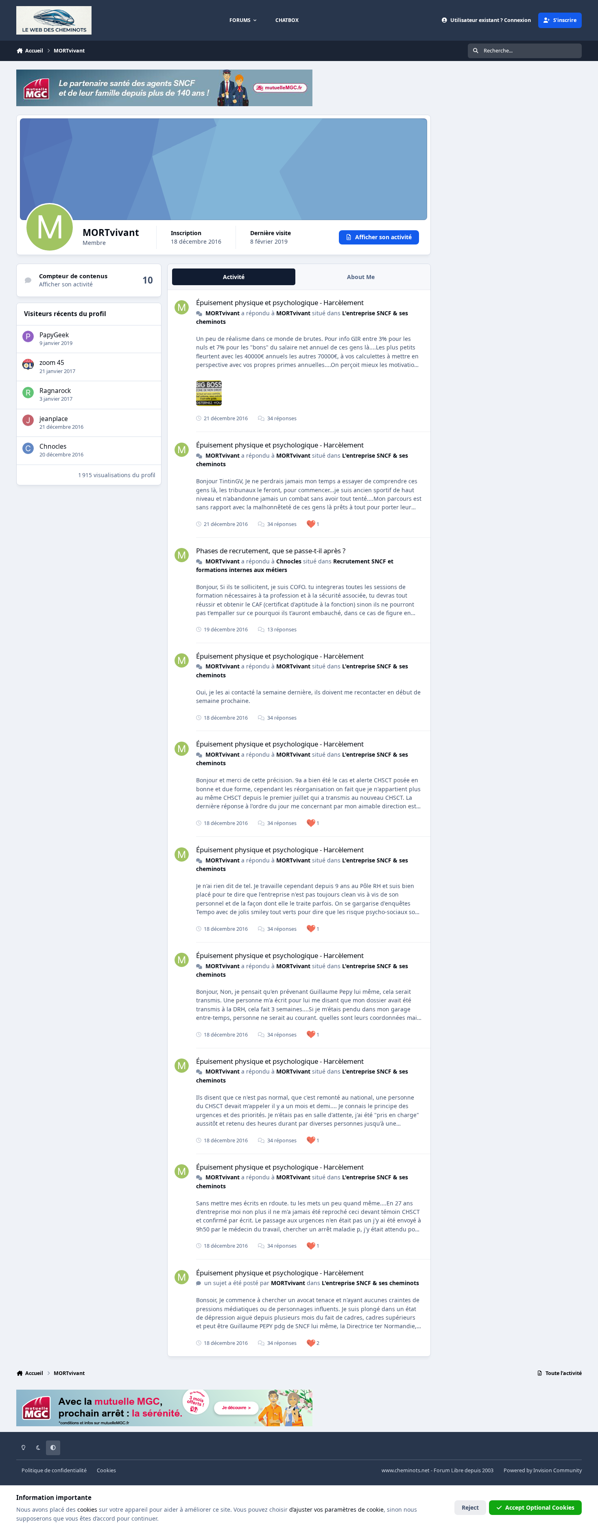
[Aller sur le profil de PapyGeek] (28, 336)
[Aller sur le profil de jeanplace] (28, 420)
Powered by (543, 1470)
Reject (470, 1507)
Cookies (106, 1470)
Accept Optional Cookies (539, 1507)
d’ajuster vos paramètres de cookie (336, 1509)
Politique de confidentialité (54, 1470)
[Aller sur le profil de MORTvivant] (182, 307)
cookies (87, 1509)
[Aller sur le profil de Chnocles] (28, 448)
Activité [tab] (233, 277)
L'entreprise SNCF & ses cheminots (370, 1283)
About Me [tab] (361, 277)
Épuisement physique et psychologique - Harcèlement (280, 302)
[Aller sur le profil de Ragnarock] (28, 392)
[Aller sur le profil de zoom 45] (28, 364)
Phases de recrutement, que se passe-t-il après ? (270, 550)
